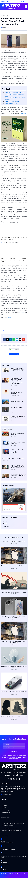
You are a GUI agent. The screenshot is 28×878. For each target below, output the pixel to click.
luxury (23, 330)
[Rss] (26, 1)
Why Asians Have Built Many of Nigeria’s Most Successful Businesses (18, 418)
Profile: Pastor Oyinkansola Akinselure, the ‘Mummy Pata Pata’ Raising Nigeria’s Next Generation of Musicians (17, 370)
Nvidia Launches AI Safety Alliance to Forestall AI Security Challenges (14, 667)
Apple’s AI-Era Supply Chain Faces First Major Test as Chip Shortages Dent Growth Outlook (18, 466)
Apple (2, 51)
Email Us (3, 841)
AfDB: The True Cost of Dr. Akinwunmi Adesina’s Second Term (17, 409)
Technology (5, 15)
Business (5, 521)
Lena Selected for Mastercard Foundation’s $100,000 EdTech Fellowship (17, 433)
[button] (26, 6)
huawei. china (14, 330)
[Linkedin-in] (23, 1)
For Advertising (4, 862)
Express (10, 317)
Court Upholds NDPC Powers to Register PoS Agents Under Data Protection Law (14, 692)
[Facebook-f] (19, 1)
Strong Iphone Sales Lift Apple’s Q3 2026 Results (13, 458)
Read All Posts (14, 354)
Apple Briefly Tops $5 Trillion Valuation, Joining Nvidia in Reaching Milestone (14, 642)
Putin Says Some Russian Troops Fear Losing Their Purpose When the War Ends (18, 451)
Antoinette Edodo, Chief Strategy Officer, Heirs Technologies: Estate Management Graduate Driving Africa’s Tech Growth (17, 381)
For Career (3, 869)
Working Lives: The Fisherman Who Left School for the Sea (17, 400)
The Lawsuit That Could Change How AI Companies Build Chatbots (14, 717)
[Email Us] (1, 839)
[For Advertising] (1, 860)
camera (9, 330)
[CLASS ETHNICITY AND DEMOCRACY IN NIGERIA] (14, 142)
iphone (19, 330)
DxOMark (23, 113)
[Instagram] (17, 779)
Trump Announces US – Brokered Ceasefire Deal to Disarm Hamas (18, 475)
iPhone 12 (21, 312)
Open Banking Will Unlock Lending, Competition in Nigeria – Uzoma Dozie (18, 442)
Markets (5, 523)
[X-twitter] (21, 1)
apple (5, 330)
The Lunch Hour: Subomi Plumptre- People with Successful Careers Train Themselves (16, 391)
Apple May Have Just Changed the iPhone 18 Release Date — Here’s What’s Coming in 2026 (14, 617)
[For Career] (1, 867)
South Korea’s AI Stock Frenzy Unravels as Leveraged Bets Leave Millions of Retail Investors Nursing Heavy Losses (14, 591)
